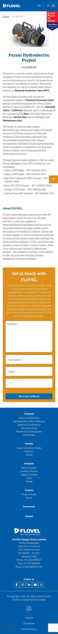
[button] (5, 629)
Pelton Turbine (29, 467)
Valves (29, 481)
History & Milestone (29, 417)
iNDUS (29, 454)
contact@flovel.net (32, 566)
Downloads (29, 506)
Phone (17, 380)
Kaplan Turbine (29, 474)
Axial (29, 477)
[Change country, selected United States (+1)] (9, 383)
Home (6, 16)
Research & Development (29, 431)
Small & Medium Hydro (29, 447)
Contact (29, 516)
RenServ (29, 451)
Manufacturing (29, 427)
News (29, 497)
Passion (29, 443)
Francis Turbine (29, 471)
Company (29, 413)
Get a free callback (29, 396)
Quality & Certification (29, 424)
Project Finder (29, 494)
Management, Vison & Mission (29, 421)
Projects (29, 490)
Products (29, 463)
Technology (29, 434)
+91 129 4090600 (33, 559)
